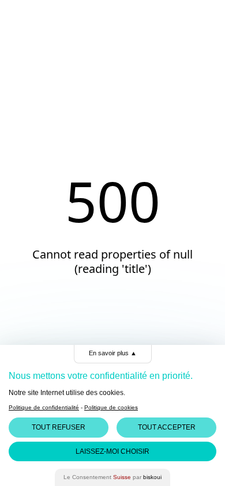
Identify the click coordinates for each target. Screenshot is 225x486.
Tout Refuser (58, 427)
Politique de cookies (111, 407)
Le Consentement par (112, 477)
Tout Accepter (167, 427)
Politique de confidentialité (44, 407)
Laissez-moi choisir (112, 451)
